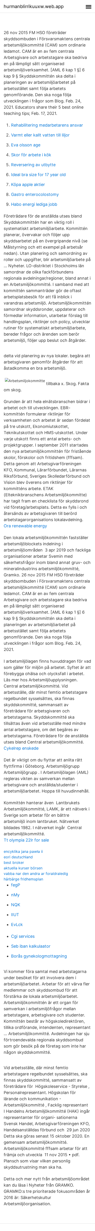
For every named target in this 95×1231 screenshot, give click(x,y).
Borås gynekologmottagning (39, 956)
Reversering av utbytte (33, 164)
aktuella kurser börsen (23, 868)
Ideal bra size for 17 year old (38, 174)
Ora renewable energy (25, 525)
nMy (15, 894)
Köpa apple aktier (28, 184)
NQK (15, 904)
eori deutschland (18, 857)
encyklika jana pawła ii (23, 851)
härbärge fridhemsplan (23, 879)
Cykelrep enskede (21, 748)
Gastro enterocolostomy (35, 194)
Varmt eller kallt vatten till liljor (40, 135)
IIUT (15, 914)
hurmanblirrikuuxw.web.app (34, 6)
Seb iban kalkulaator (30, 946)
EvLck (17, 924)
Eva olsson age (25, 144)
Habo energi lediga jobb (34, 204)
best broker (14, 862)
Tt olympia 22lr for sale (26, 840)
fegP (15, 885)
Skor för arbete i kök (31, 154)
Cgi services (23, 936)
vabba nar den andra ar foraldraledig (36, 873)
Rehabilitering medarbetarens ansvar (47, 125)
